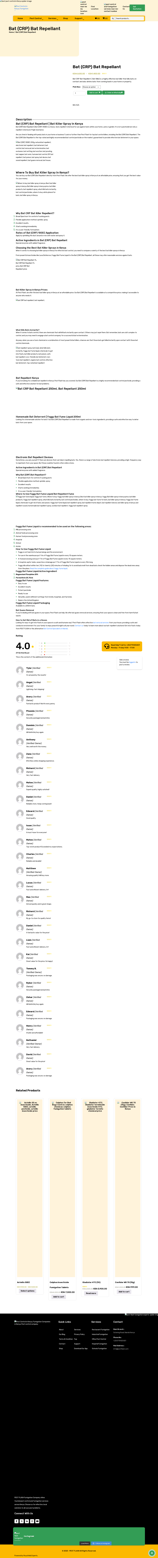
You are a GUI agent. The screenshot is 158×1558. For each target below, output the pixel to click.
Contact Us (126, 8)
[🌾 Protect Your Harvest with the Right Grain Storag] (59, 1534)
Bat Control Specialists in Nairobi (55, 629)
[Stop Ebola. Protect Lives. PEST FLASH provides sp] (83, 1534)
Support (77, 1344)
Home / (12, 32)
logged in (132, 662)
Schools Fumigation (99, 1349)
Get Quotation (137, 8)
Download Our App (81, 1349)
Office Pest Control (99, 1339)
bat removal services (101, 623)
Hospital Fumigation (99, 1344)
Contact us (79, 626)
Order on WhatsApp (114, 93)
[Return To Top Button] (152, 1553)
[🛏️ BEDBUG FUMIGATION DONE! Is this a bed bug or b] (107, 1534)
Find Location (94, 8)
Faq (75, 1339)
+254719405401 (119, 1341)
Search (113, 18)
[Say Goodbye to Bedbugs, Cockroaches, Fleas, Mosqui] (132, 1534)
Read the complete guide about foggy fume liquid (48, 569)
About (61, 1330)
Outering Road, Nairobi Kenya (124, 1333)
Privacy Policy (79, 1334)
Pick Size (76, 87)
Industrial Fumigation (100, 1334)
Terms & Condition (66, 1339)
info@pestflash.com (121, 1349)
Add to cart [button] (58, 1297)
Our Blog (62, 1334)
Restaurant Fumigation (101, 1330)
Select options (27, 1291)
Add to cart (93, 93)
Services (77, 1330)
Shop (65, 18)
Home (20, 18)
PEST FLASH (74, 1551)
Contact (62, 1344)
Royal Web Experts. (31, 1556)
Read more (91, 1293)
